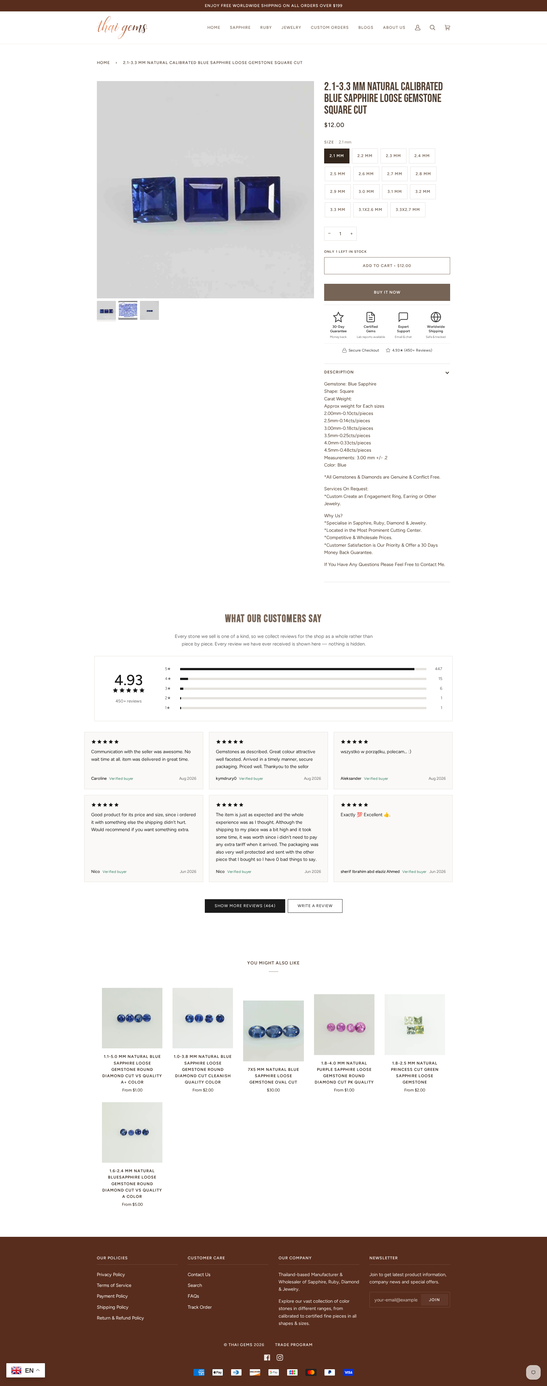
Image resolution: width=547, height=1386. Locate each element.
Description (339, 372)
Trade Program (294, 1344)
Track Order (200, 1307)
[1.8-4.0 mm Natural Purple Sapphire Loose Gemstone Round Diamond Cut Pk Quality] (344, 1024)
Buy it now (387, 292)
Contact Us (199, 1274)
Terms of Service (114, 1285)
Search (195, 1285)
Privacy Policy (111, 1274)
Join (434, 1299)
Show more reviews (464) (245, 905)
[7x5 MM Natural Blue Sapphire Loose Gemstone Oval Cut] (273, 1031)
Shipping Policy (113, 1307)
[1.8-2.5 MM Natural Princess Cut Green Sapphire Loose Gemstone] (415, 1024)
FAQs (193, 1296)
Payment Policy (112, 1296)
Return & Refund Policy (120, 1318)
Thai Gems (241, 1344)
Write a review (315, 905)
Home (103, 62)
